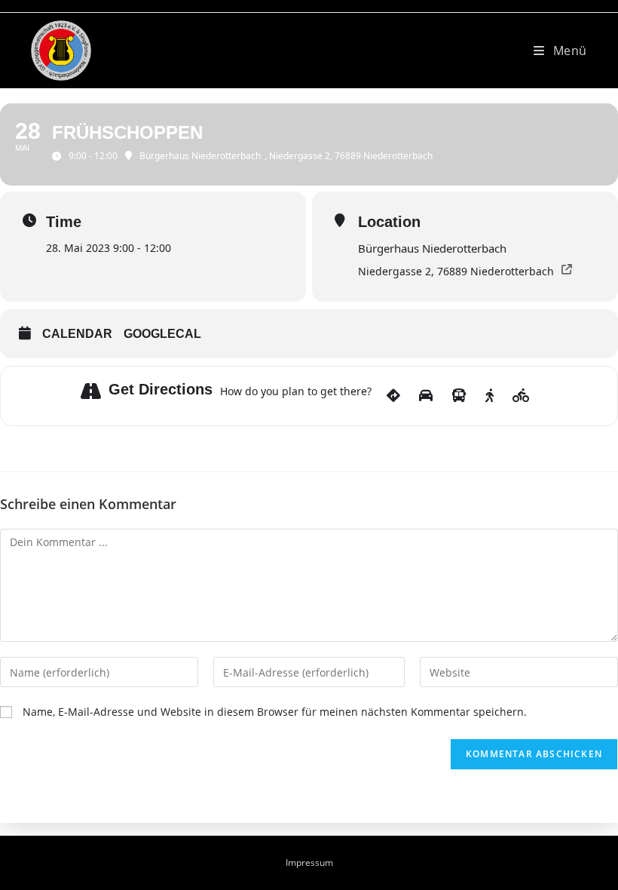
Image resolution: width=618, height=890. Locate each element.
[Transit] (459, 396)
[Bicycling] (521, 396)
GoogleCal (162, 333)
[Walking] (489, 396)
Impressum (309, 862)
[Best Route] (393, 396)
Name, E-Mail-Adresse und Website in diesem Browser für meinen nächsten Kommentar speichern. (275, 711)
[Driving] (425, 396)
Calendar (77, 333)
